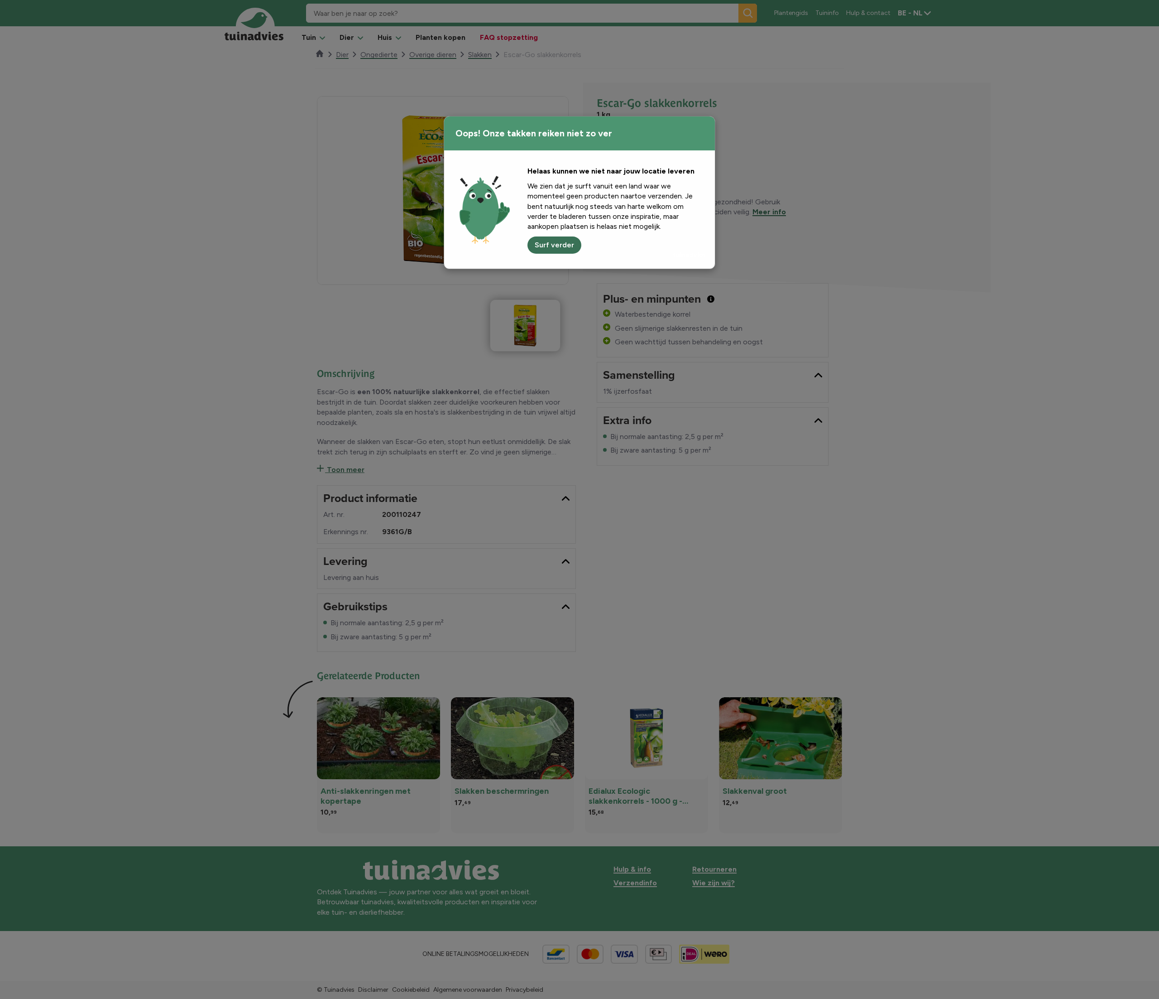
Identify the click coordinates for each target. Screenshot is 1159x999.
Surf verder (554, 245)
